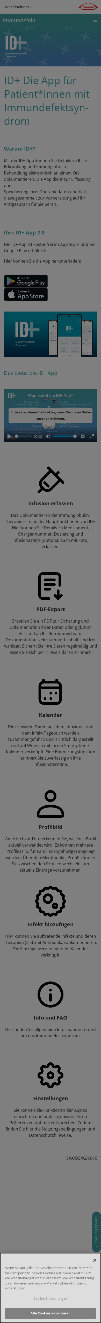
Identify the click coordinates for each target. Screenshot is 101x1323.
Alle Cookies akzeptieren (50, 1313)
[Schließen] (94, 1260)
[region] (50, 1288)
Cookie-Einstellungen (50, 1298)
